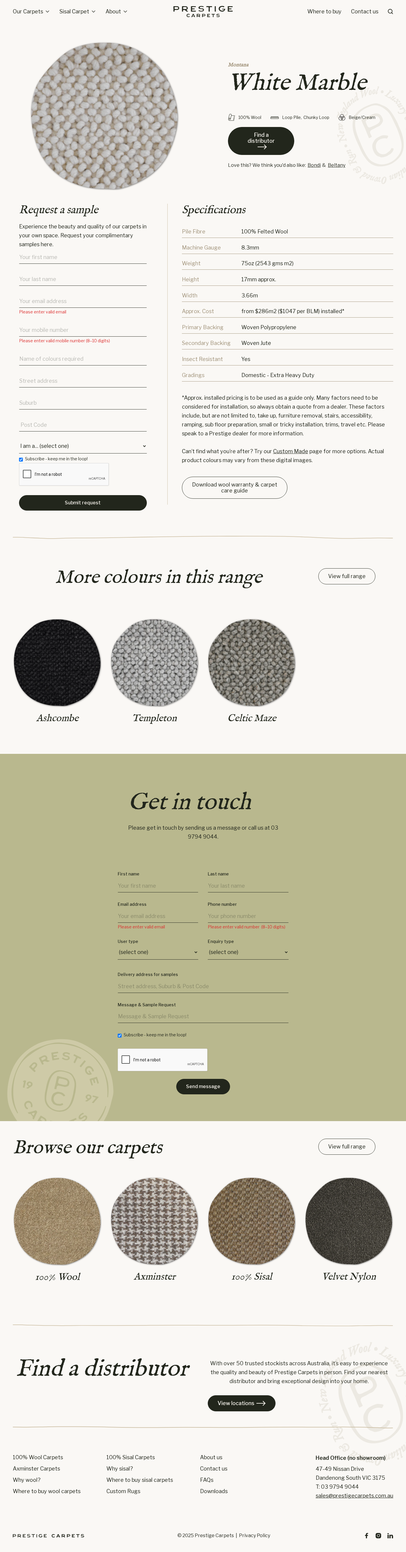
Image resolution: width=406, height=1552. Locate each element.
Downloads (214, 1491)
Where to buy (324, 11)
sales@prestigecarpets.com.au (354, 1496)
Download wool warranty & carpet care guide (234, 487)
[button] (31, 11)
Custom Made (290, 451)
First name (128, 874)
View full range (347, 576)
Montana (238, 65)
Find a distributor (261, 141)
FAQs (206, 1480)
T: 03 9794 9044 (337, 1487)
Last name (218, 874)
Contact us (364, 11)
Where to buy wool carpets (47, 1491)
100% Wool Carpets (38, 1457)
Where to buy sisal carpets (139, 1480)
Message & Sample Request (147, 1004)
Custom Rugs (123, 1491)
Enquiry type (221, 941)
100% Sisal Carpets (130, 1457)
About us (211, 1457)
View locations (242, 1403)
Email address (132, 904)
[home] (203, 11)
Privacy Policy (254, 1535)
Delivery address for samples (148, 974)
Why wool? (26, 1480)
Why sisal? (119, 1469)
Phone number (222, 904)
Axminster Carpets (36, 1469)
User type (128, 941)
